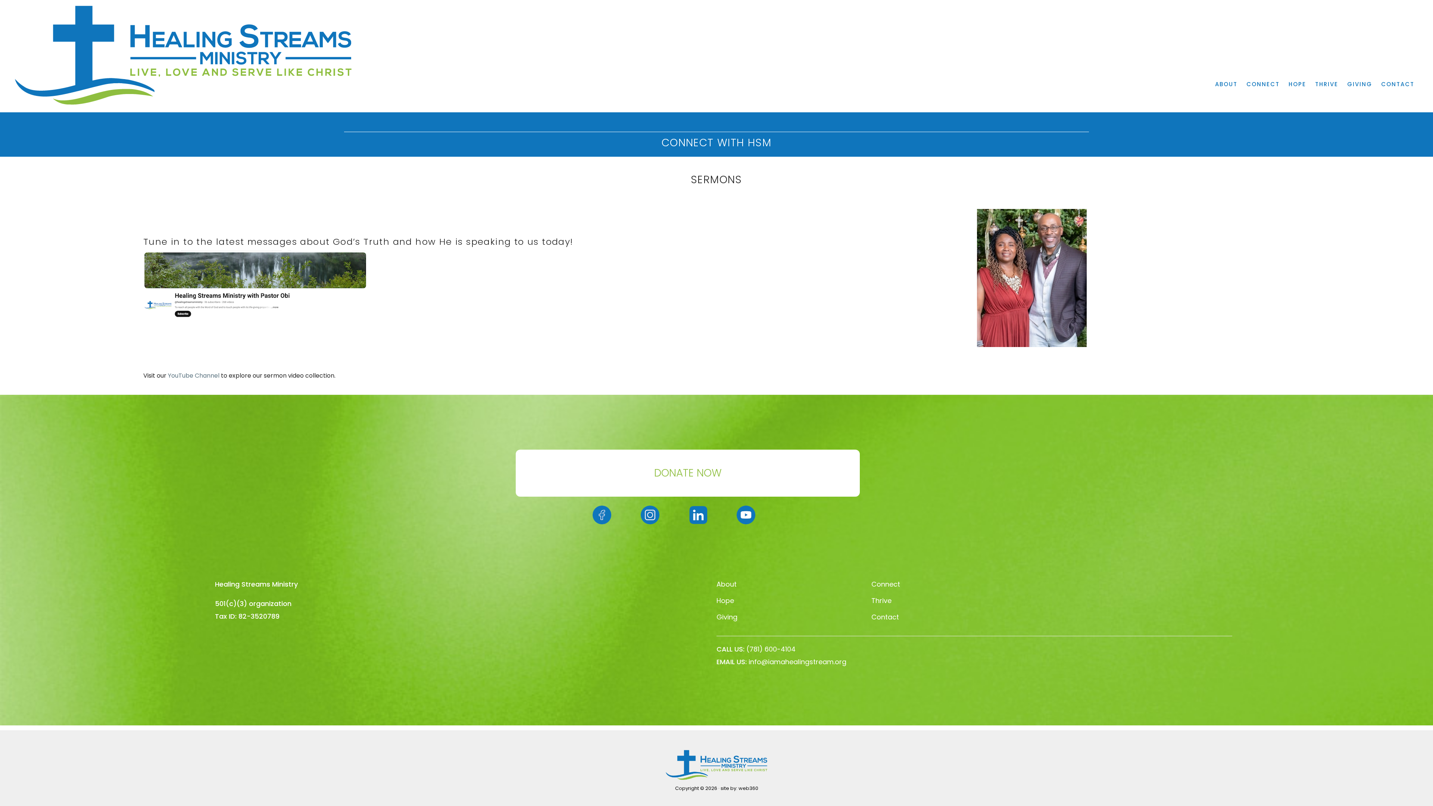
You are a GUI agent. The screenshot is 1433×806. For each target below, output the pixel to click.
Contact (885, 617)
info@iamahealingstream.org (797, 661)
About (726, 584)
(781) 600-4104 (771, 649)
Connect (885, 584)
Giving (726, 617)
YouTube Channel (193, 375)
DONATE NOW (688, 473)
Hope (725, 600)
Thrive (881, 600)
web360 (748, 788)
